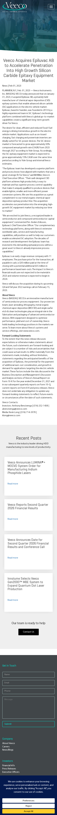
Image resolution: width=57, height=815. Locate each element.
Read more (13, 484)
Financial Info (8, 766)
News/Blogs (7, 750)
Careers (6, 747)
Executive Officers (10, 772)
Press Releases (9, 769)
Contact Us (28, 632)
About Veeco (8, 743)
